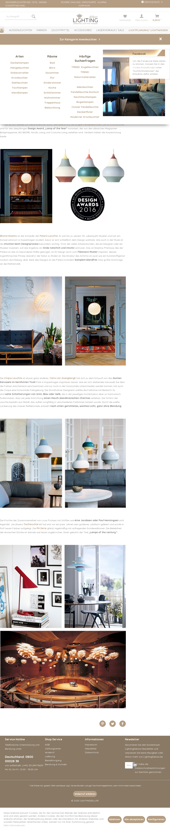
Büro (52, 67)
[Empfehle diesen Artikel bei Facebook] (122, 723)
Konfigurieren (156, 819)
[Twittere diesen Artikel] (114, 723)
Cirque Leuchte (13, 378)
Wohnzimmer (52, 97)
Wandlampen (19, 92)
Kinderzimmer (52, 82)
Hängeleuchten (19, 67)
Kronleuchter (19, 77)
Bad (52, 62)
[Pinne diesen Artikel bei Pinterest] (104, 723)
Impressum (91, 744)
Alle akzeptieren (134, 819)
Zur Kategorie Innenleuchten (78, 39)
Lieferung (50, 756)
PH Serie (41, 528)
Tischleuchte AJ (33, 524)
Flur (52, 77)
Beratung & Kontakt (56, 764)
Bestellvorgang (53, 760)
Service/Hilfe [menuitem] (152, 2)
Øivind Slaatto (8, 235)
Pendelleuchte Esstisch (85, 92)
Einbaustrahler (20, 72)
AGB (47, 744)
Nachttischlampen (85, 97)
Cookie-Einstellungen (144, 67)
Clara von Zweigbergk (63, 378)
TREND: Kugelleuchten (85, 67)
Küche (52, 87)
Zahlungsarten (53, 748)
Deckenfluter (85, 111)
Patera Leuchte (49, 235)
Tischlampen (20, 87)
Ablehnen (114, 819)
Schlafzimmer (52, 92)
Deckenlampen (19, 62)
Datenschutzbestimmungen (150, 768)
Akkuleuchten (85, 87)
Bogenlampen (84, 102)
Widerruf (49, 752)
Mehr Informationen (14, 825)
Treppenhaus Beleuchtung (52, 105)
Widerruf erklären (85, 793)
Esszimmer (52, 72)
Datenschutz (92, 752)
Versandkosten (77, 785)
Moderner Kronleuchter (84, 116)
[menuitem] (21, 16)
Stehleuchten (20, 82)
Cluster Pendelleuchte (85, 106)
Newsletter (91, 748)
